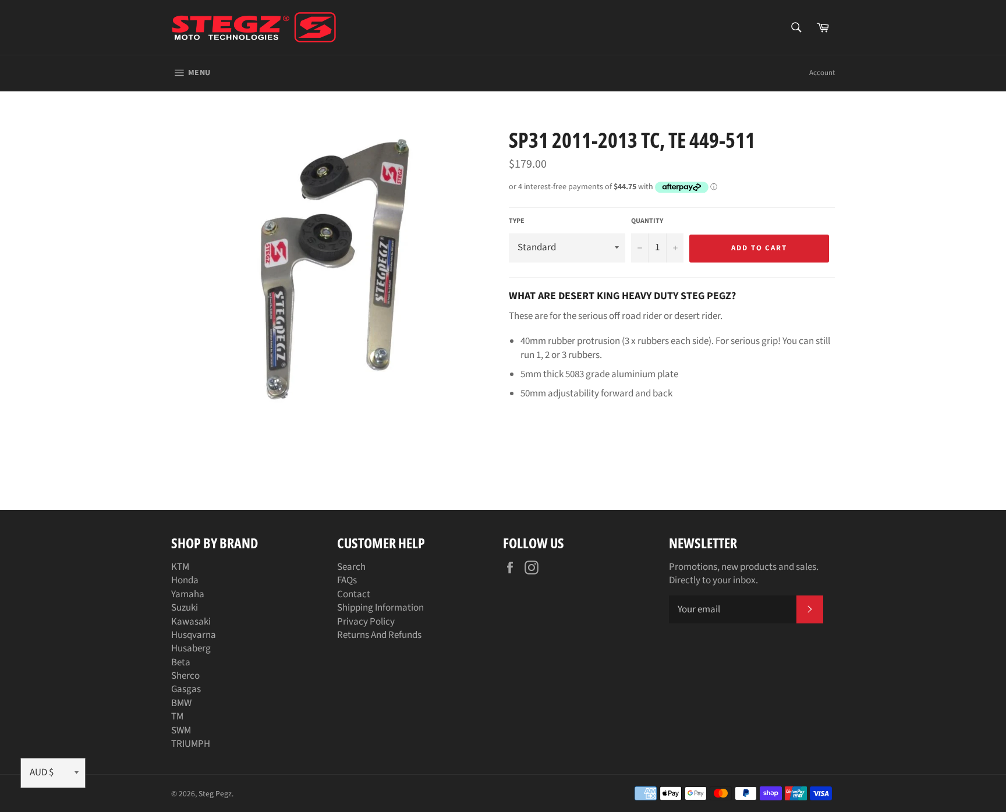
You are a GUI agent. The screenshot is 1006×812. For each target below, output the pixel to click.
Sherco (185, 676)
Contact (353, 594)
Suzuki (184, 608)
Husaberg (191, 648)
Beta (180, 662)
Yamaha (187, 594)
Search (351, 567)
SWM (181, 730)
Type (517, 221)
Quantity (647, 221)
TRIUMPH (190, 744)
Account (822, 73)
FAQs (347, 580)
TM (177, 717)
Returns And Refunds (379, 635)
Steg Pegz (215, 793)
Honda (185, 580)
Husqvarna (193, 635)
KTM (180, 567)
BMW (181, 703)
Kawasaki (191, 622)
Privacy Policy (366, 622)
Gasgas (186, 689)
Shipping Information (380, 608)
